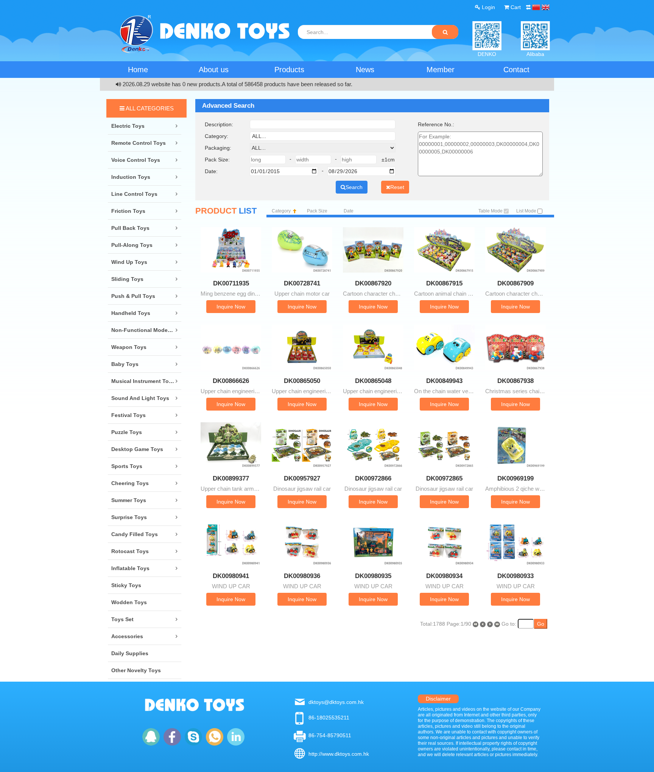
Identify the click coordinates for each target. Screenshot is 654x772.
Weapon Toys (128, 347)
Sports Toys (126, 466)
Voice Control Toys (135, 160)
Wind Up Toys (129, 262)
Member (441, 69)
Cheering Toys (130, 483)
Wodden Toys (129, 602)
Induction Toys (130, 177)
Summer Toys (128, 500)
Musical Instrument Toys (143, 381)
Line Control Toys (134, 194)
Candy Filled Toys (134, 534)
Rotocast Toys (130, 551)
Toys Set (122, 619)
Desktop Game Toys (137, 449)
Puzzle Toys (126, 432)
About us (214, 69)
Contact (516, 69)
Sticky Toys (126, 585)
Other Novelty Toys (136, 670)
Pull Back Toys (130, 228)
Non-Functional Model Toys (147, 330)
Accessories (127, 636)
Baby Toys (125, 364)
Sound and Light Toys (140, 398)
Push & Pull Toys (133, 296)
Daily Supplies (129, 653)
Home (138, 69)
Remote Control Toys (138, 143)
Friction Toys (128, 211)
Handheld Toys (130, 313)
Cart (515, 7)
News (365, 69)
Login (487, 7)
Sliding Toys (127, 279)
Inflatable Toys (130, 568)
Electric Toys (128, 126)
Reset (397, 187)
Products (289, 69)
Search (354, 187)
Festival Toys (128, 415)
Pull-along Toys (132, 245)
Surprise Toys (129, 517)
